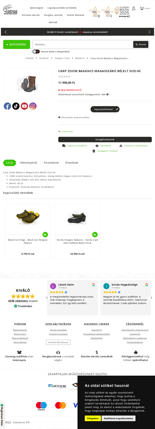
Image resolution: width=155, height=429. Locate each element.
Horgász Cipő (62, 58)
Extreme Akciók (31, 15)
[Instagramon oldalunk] (33, 106)
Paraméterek (51, 162)
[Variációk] (45, 234)
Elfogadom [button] (93, 418)
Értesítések (72, 162)
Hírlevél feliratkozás (58, 342)
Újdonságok (36, 7)
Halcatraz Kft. (21, 422)
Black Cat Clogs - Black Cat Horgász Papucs (28, 241)
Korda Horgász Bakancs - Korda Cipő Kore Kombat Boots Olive (77, 241)
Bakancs (80, 58)
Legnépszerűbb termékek (62, 7)
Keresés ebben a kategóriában (55, 51)
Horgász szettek (53, 15)
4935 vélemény (18, 300)
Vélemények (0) (28, 162)
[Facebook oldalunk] (7, 106)
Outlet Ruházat (75, 15)
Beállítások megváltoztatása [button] (118, 418)
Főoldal (30, 58)
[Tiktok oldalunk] (16, 106)
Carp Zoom (67, 131)
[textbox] (90, 44)
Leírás (9, 162)
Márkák (53, 22)
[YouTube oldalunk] (24, 106)
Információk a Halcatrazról (134, 330)
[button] (151, 298)
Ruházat (44, 58)
